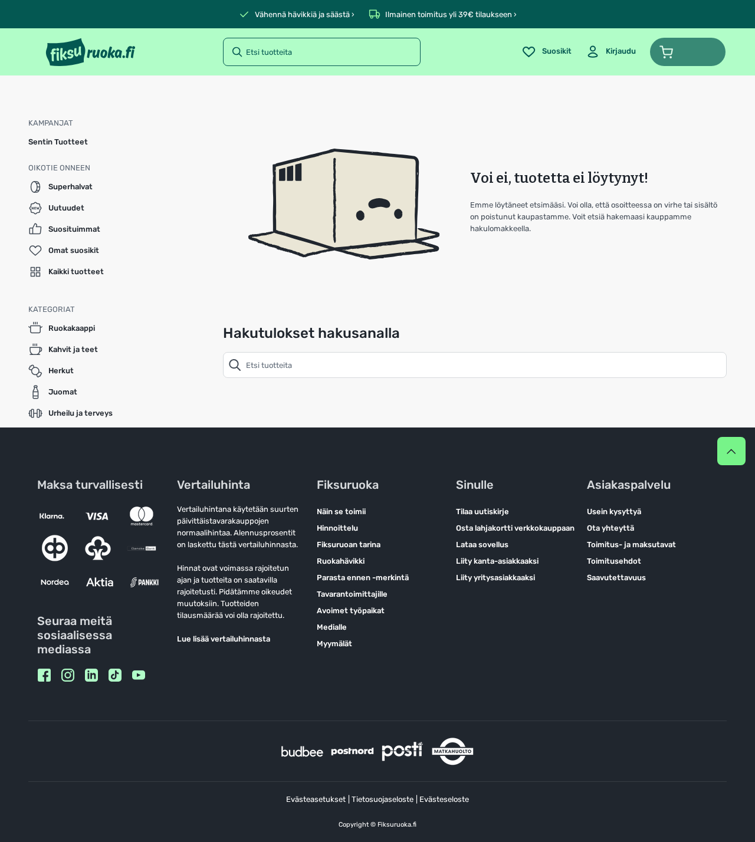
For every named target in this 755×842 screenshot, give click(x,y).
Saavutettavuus (616, 577)
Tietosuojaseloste (382, 799)
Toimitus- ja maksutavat (631, 544)
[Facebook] (44, 675)
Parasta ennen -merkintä (363, 577)
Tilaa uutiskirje (482, 511)
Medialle (332, 627)
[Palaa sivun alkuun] (731, 451)
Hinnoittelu (337, 528)
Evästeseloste (444, 799)
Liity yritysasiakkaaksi (495, 577)
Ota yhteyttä (610, 528)
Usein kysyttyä (614, 511)
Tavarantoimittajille (352, 594)
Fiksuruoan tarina (348, 544)
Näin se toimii (341, 511)
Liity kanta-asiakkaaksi (497, 561)
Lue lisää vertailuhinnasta (223, 638)
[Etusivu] (90, 52)
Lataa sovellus (482, 544)
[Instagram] (68, 675)
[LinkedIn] (91, 675)
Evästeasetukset (316, 799)
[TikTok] (115, 675)
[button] (688, 52)
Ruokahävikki (341, 561)
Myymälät (334, 643)
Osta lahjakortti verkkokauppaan (515, 528)
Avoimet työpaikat (351, 610)
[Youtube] (139, 675)
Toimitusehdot (614, 561)
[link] (611, 52)
